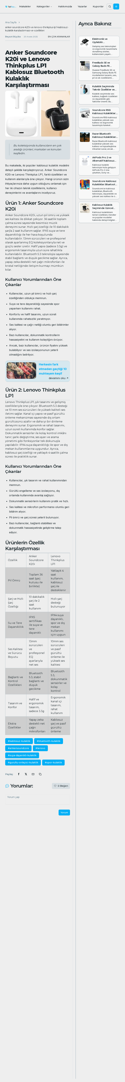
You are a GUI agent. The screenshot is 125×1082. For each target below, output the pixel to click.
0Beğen (63, 785)
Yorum (64, 812)
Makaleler (25, 6)
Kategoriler (43, 6)
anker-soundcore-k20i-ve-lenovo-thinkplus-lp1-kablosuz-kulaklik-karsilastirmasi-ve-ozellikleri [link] (36, 29)
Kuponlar (98, 6)
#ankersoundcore (18, 748)
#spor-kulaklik (53, 762)
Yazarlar (82, 6)
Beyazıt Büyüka (13, 36)
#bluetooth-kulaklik (48, 741)
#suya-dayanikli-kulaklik (22, 755)
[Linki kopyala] (40, 774)
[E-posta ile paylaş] (33, 774)
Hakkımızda (65, 6)
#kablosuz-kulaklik (19, 741)
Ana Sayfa (10, 22)
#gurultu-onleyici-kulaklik (23, 762)
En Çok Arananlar (59, 36)
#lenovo (40, 748)
